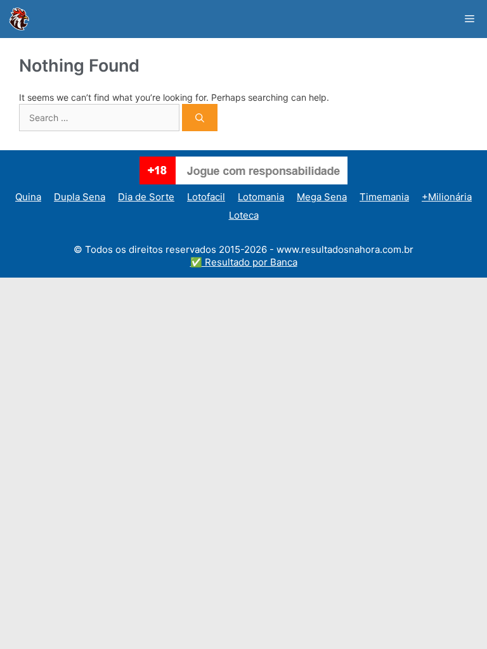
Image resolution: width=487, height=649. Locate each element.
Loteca (244, 215)
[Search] (200, 117)
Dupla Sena (79, 197)
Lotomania (261, 197)
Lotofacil (206, 197)
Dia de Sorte (146, 197)
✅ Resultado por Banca (243, 262)
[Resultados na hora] (19, 19)
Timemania (384, 197)
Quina (28, 197)
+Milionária (447, 197)
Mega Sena (322, 197)
